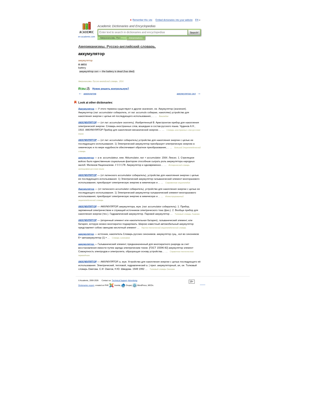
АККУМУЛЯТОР (87, 122)
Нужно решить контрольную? (110, 88)
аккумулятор (86, 157)
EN (196, 20)
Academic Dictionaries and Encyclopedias (126, 26)
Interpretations (135, 38)
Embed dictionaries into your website (174, 20)
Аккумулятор (86, 108)
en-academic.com (86, 36)
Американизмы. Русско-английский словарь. (112, 38)
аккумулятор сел (186, 93)
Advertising (132, 280)
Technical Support (119, 280)
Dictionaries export (86, 285)
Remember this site (142, 20)
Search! (194, 32)
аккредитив (90, 93)
